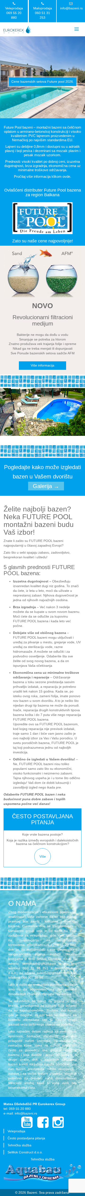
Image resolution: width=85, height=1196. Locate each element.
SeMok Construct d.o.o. (25, 1152)
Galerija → (46, 486)
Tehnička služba (19, 1145)
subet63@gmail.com (52, 973)
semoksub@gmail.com (39, 963)
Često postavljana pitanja (26, 1138)
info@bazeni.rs (71, 8)
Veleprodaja (16, 1131)
